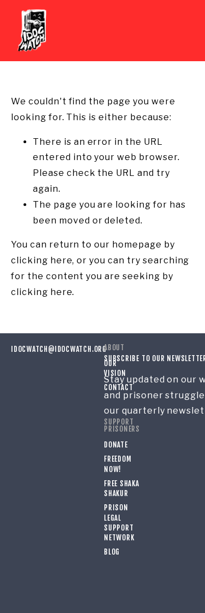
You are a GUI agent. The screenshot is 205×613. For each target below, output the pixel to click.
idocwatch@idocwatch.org (46, 349)
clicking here (41, 260)
